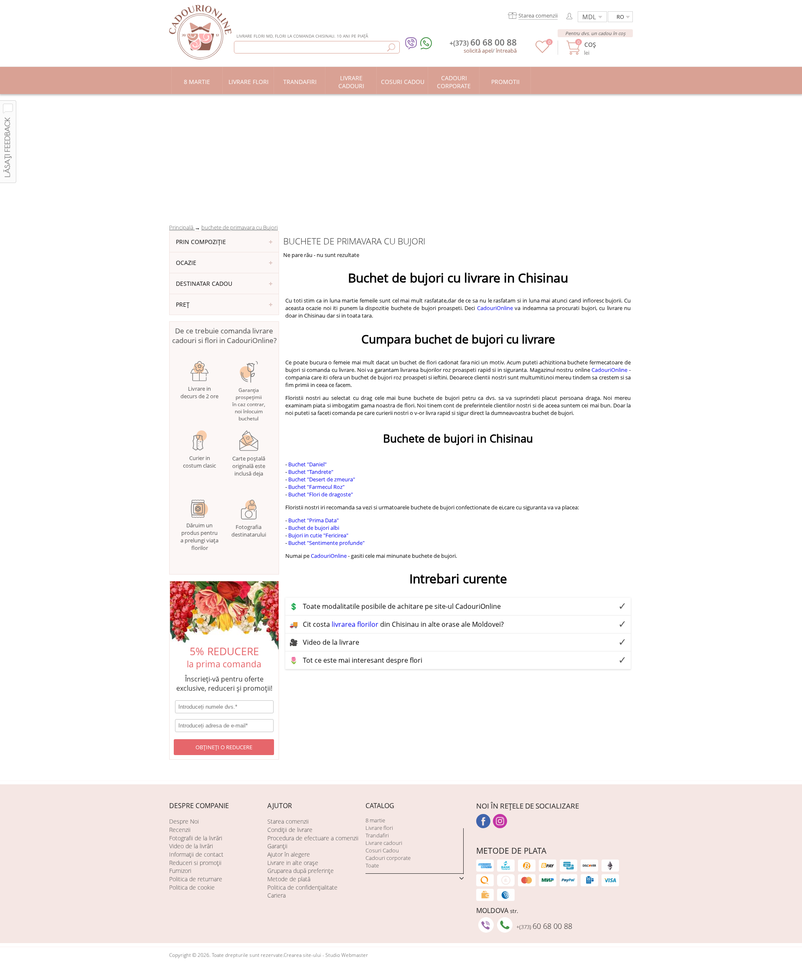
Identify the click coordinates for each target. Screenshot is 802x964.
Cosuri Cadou (382, 850)
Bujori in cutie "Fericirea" (318, 535)
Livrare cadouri (383, 843)
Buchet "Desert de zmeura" (321, 479)
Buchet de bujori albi (313, 528)
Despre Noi (184, 821)
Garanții (277, 846)
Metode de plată (288, 879)
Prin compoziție (201, 242)
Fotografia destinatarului (248, 530)
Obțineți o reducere (223, 747)
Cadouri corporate (388, 858)
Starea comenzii (288, 821)
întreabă (506, 50)
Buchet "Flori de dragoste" (320, 494)
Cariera (276, 895)
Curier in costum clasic (199, 461)
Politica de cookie (192, 887)
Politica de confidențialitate (302, 887)
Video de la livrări (191, 846)
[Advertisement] (401, 156)
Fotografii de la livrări (195, 838)
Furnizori (180, 871)
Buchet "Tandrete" (310, 472)
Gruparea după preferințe (300, 871)
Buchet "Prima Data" (313, 520)
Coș (590, 44)
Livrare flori (379, 828)
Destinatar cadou (204, 283)
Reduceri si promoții (195, 863)
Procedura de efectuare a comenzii (312, 838)
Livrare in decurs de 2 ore (199, 392)
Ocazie (186, 263)
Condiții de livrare (289, 830)
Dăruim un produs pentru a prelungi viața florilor (199, 536)
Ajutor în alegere (288, 854)
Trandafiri (377, 835)
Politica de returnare (195, 879)
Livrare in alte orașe (292, 863)
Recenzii (179, 830)
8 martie (375, 820)
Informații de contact (196, 854)
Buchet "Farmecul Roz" (316, 487)
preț (183, 304)
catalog (379, 805)
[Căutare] (391, 47)
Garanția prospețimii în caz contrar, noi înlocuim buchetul (248, 404)
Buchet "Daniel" (307, 464)
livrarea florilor (355, 624)
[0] (542, 51)
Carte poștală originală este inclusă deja (248, 466)
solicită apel (478, 50)
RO (620, 16)
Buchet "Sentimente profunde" (326, 543)
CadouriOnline (495, 308)
